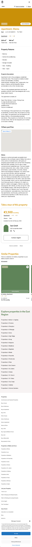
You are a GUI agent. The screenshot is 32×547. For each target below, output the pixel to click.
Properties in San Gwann (8, 365)
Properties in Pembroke (8, 359)
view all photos (26, 23)
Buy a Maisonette (5, 438)
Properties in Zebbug (6, 471)
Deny (16, 537)
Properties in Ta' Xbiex (7, 378)
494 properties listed (16, 228)
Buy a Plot (3, 412)
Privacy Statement (16, 545)
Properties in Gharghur (7, 326)
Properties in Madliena (7, 346)
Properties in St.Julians (7, 368)
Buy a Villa (3, 428)
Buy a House (4, 403)
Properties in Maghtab (7, 349)
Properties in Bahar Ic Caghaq (9, 320)
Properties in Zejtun (5, 484)
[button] (30, 521)
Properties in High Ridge (8, 336)
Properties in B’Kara (5, 449)
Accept (16, 533)
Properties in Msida (6, 352)
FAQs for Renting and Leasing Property (9, 498)
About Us (3, 518)
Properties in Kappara (7, 342)
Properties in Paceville (7, 355)
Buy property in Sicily (5, 441)
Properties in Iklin (5, 474)
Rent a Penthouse (5, 419)
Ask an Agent (4, 501)
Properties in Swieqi (6, 372)
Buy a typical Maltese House (7, 431)
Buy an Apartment (5, 409)
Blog (2, 515)
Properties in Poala (5, 477)
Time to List (3, 491)
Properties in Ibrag (6, 339)
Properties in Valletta (7, 385)
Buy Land (3, 435)
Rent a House (4, 415)
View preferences (16, 541)
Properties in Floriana (7, 323)
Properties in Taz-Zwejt (7, 381)
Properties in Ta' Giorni (7, 375)
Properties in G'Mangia (7, 329)
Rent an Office (4, 425)
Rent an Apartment (5, 422)
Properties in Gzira (6, 333)
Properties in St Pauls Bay (6, 458)
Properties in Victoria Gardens (9, 388)
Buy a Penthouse (5, 406)
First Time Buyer (4, 504)
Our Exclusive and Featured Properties (9, 399)
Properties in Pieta (6, 362)
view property (15, 291)
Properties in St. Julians (6, 468)
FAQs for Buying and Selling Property (9, 494)
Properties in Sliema (5, 464)
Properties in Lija (5, 452)
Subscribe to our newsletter (7, 512)
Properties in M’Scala (5, 480)
